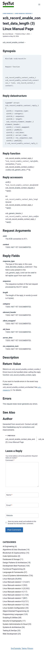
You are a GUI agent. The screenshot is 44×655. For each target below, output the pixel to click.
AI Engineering (8, 546)
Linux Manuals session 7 (13, 598)
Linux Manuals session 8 (13, 601)
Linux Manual (9, 34)
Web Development (10, 634)
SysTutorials (16, 648)
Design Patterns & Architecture (15, 563)
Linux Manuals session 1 (13, 582)
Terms (24, 648)
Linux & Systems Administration (15, 575)
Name (9, 495)
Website (9, 515)
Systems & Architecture (12, 627)
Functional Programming (13, 569)
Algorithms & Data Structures (14, 549)
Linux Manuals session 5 (13, 595)
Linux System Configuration (14, 608)
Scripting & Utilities (10, 618)
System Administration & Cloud (15, 624)
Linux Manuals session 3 (23, 13)
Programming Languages (13, 614)
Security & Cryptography (12, 621)
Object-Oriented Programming (14, 611)
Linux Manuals (8, 13)
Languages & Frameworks (13, 572)
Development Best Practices (14, 566)
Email (9, 505)
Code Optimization (10, 556)
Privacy (30, 648)
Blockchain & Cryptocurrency (14, 553)
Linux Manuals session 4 (13, 592)
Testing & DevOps (10, 630)
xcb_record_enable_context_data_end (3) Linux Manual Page (20, 439)
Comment (9, 460)
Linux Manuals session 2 (13, 585)
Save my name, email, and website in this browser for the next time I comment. (22, 522)
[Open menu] (39, 4)
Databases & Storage (11, 559)
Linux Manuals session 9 (13, 605)
